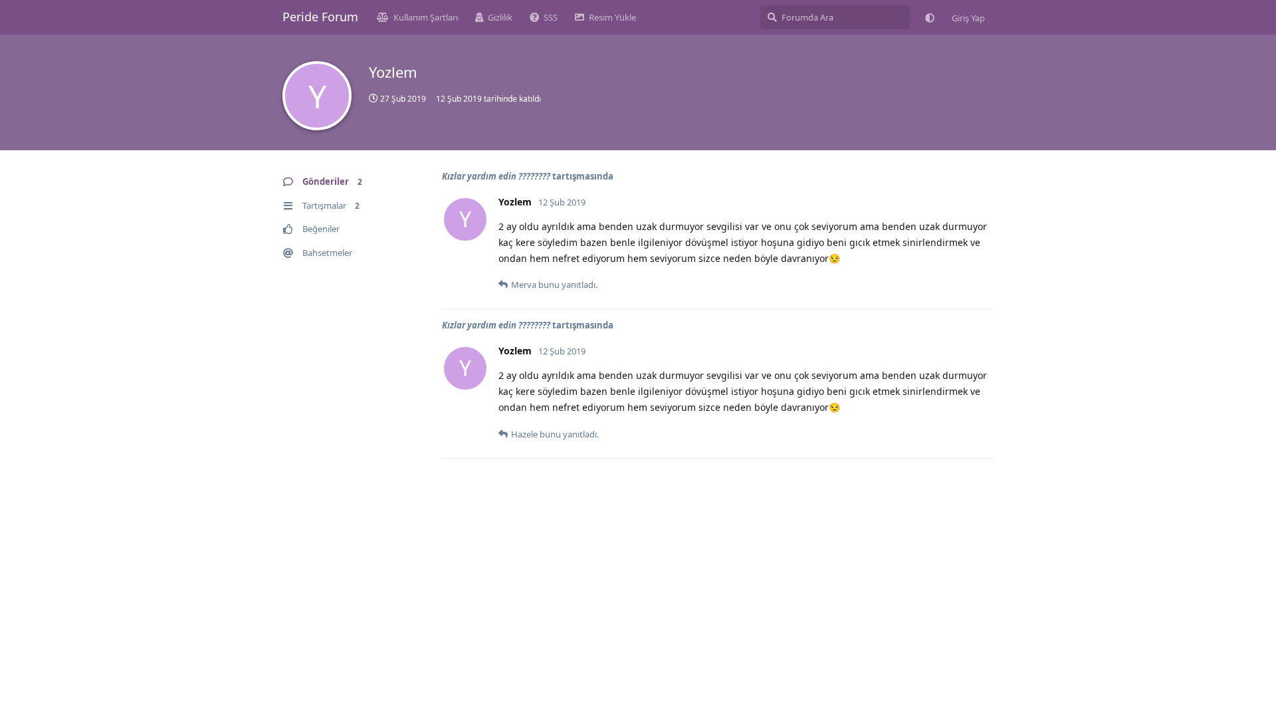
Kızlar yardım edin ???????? (496, 176)
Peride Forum (320, 17)
